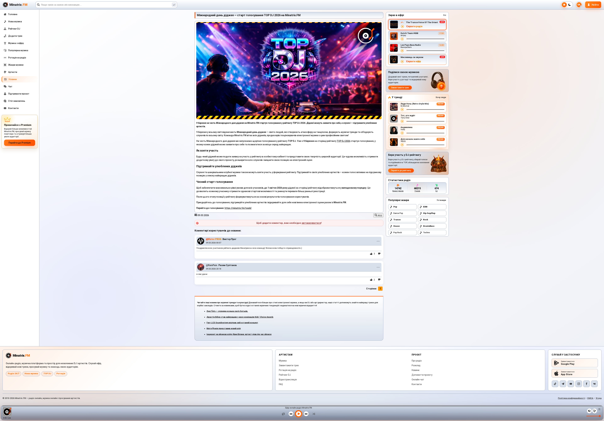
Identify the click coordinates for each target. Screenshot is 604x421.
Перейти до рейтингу (401, 170)
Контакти (417, 384)
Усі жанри (441, 200)
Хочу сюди (441, 97)
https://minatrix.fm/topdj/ (238, 208)
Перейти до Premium (19, 142)
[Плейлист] (594, 411)
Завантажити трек (400, 88)
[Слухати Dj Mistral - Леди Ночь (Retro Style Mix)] (402, 109)
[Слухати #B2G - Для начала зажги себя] (402, 144)
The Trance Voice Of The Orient (422, 22)
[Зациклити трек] (284, 414)
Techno (426, 232)
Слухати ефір (413, 61)
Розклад (416, 365)
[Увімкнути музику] (298, 413)
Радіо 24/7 (13, 373)
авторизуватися (311, 223)
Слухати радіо (414, 26)
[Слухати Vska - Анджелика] (402, 133)
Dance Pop (398, 213)
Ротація (60, 373)
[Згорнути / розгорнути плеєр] (598, 409)
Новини (415, 370)
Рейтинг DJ (285, 375)
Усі (444, 15)
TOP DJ (47, 373)
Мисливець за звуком (412, 57)
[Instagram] (578, 383)
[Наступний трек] (306, 413)
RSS (379, 216)
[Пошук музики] (174, 5)
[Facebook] (586, 383)
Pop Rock (397, 232)
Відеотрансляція (288, 379)
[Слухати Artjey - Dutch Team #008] (402, 39)
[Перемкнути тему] (567, 4)
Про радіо (417, 360)
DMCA (590, 398)
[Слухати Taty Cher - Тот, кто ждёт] (402, 121)
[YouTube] (571, 383)
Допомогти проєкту (422, 375)
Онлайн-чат (418, 379)
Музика (283, 360)
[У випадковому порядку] (313, 414)
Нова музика (31, 373)
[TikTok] (555, 383)
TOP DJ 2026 (343, 141)
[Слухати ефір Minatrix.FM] (402, 26)
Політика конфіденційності (571, 398)
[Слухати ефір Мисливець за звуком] (402, 61)
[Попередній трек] (291, 413)
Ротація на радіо (287, 370)
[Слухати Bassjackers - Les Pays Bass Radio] (402, 50)
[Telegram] (563, 383)
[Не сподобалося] (379, 253)
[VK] (594, 383)
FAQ (281, 384)
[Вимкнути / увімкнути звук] (589, 411)
